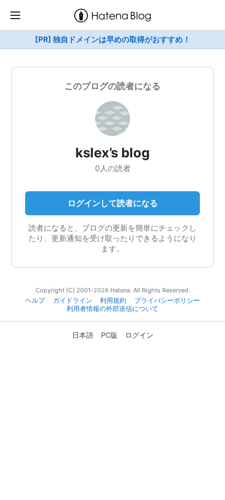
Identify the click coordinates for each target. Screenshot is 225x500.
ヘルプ (35, 300)
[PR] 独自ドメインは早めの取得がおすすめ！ (113, 39)
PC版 (109, 335)
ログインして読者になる (113, 203)
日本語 (82, 335)
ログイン (139, 335)
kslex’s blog (112, 153)
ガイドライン (72, 300)
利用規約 (113, 300)
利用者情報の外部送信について (112, 309)
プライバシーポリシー (167, 300)
